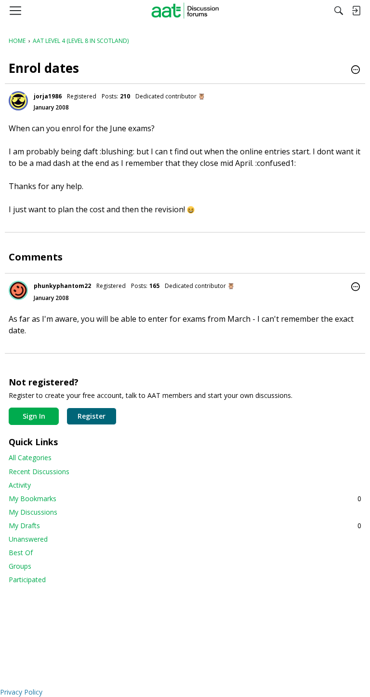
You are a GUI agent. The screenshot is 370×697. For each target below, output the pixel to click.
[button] (355, 70)
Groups (20, 566)
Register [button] (92, 416)
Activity (20, 485)
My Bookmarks (185, 498)
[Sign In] (356, 10)
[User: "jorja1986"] (18, 100)
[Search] (338, 10)
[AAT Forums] (185, 10)
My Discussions (33, 512)
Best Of (21, 552)
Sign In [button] (34, 416)
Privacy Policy (21, 692)
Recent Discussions (39, 471)
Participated (27, 579)
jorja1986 (48, 96)
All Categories (30, 457)
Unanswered (28, 539)
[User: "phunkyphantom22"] (18, 290)
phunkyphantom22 (62, 286)
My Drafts (185, 525)
